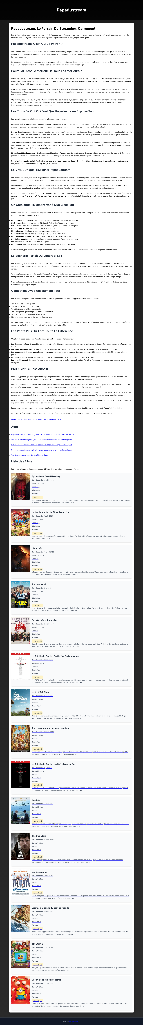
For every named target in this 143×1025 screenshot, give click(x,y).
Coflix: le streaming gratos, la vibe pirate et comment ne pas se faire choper (41, 450)
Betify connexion (24, 419)
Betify (13, 419)
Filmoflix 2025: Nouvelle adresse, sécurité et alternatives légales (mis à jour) (41, 445)
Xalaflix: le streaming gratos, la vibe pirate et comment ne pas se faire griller (41, 440)
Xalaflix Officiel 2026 (52, 419)
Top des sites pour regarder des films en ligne (29, 455)
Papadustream (74, 1021)
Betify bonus (37, 419)
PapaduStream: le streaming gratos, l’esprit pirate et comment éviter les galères (42, 434)
